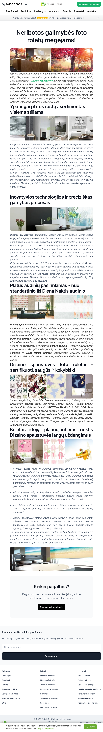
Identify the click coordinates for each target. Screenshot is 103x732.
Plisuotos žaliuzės (47, 680)
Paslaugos (40, 11)
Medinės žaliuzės (47, 676)
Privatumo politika (9, 689)
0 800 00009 (14, 4)
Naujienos (54, 11)
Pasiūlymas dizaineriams (88, 703)
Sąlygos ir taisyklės (10, 694)
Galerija (67, 11)
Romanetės (44, 694)
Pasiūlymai (12, 11)
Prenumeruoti (51, 656)
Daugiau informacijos (46, 728)
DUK (4, 703)
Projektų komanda (85, 698)
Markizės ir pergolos (48, 707)
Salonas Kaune (84, 676)
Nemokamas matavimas (89, 4)
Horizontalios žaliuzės (49, 689)
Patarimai (6, 680)
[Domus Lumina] (51, 4)
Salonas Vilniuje (84, 680)
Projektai (79, 11)
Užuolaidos (44, 703)
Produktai (26, 11)
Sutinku (90, 726)
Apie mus (6, 671)
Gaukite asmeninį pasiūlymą (89, 689)
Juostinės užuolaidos (49, 698)
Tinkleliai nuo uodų (47, 685)
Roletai (43, 671)
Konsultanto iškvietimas (87, 694)
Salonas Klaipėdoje (86, 685)
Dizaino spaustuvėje (42, 80)
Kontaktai (92, 11)
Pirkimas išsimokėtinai (11, 698)
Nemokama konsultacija (51, 607)
